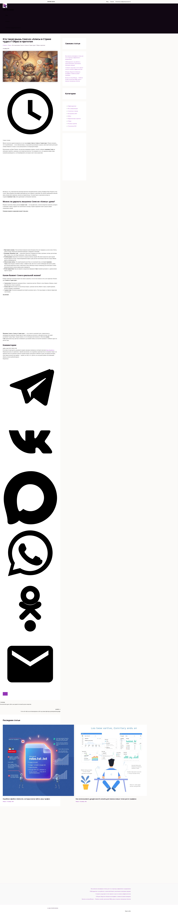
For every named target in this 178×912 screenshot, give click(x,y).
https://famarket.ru (50, 350)
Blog (107, 1)
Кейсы (69, 116)
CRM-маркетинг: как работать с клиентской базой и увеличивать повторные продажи (73, 63)
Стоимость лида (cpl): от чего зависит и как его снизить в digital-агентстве (113, 894)
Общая (4, 801)
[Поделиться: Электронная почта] (30, 691)
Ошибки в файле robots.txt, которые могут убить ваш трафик (26, 799)
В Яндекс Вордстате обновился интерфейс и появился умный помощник (72, 73)
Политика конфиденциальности (123, 1)
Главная (112, 1)
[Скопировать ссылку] (5, 694)
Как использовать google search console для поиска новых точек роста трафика (106, 799)
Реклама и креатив (72, 123)
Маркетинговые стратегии (74, 118)
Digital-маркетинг (72, 106)
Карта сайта (128, 911)
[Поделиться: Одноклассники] (30, 635)
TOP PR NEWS (8, 10)
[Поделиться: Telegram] (30, 414)
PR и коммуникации (73, 108)
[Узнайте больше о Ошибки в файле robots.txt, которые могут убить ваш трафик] (38, 795)
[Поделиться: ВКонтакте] (30, 469)
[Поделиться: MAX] (30, 525)
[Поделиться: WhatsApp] (30, 580)
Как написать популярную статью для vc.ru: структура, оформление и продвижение (74, 57)
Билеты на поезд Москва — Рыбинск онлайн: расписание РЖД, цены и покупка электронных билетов (74, 79)
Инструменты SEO (72, 113)
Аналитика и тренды (73, 111)
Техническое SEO (72, 126)
